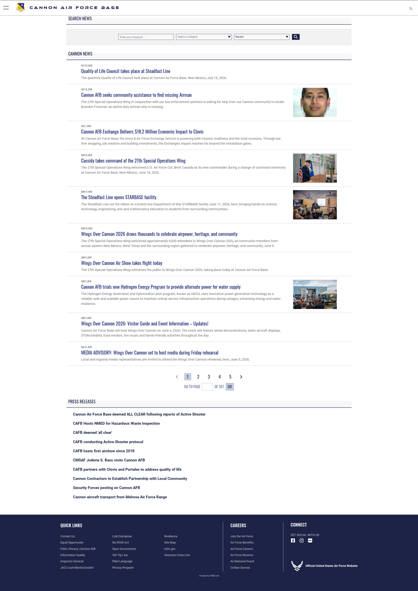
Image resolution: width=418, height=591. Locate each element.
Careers (238, 525)
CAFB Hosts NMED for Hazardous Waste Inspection (116, 423)
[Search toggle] (411, 8)
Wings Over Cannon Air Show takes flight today (121, 262)
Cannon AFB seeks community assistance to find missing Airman (136, 94)
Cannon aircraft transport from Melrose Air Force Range (120, 497)
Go (230, 386)
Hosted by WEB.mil (209, 575)
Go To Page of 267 (204, 386)
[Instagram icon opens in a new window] (301, 540)
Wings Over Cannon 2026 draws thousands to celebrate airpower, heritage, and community (159, 233)
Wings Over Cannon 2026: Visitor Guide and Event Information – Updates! (144, 323)
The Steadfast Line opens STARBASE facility (118, 196)
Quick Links (71, 525)
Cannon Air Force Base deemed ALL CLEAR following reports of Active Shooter (139, 414)
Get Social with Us (305, 535)
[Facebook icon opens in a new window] (293, 540)
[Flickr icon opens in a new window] (310, 540)
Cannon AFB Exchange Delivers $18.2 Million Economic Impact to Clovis (142, 131)
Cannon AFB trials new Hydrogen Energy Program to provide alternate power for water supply (161, 286)
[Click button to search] (296, 37)
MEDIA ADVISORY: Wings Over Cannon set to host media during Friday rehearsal (149, 352)
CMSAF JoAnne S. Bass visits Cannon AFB (109, 460)
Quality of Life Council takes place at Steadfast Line (125, 70)
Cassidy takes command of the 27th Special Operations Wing (133, 160)
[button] (5, 8)
